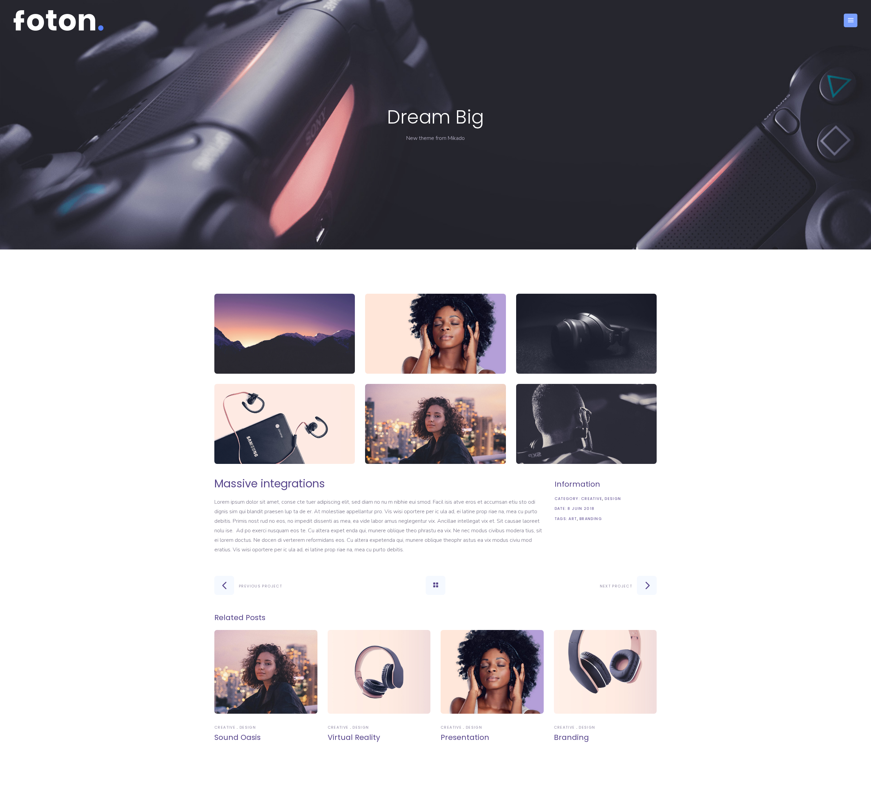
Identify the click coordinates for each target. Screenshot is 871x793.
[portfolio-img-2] (435, 334)
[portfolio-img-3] (586, 334)
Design (613, 498)
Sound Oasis (237, 737)
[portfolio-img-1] (284, 334)
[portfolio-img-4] (284, 424)
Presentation (465, 737)
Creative (591, 498)
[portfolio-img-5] (435, 424)
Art (573, 518)
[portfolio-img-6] (586, 424)
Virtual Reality (354, 737)
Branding (590, 518)
